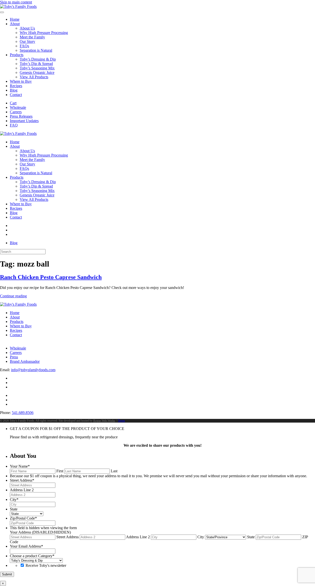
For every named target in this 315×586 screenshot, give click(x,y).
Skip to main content (16, 2)
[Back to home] (18, 6)
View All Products (34, 77)
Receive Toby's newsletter (46, 565)
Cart (13, 103)
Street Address (67, 537)
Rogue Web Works (104, 420)
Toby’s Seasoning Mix (37, 68)
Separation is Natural (36, 50)
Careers (16, 112)
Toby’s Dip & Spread (36, 64)
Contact (16, 95)
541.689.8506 (22, 413)
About (15, 24)
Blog (13, 90)
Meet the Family (32, 37)
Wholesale (18, 107)
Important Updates (24, 121)
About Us (27, 28)
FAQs (24, 46)
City (200, 537)
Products (16, 55)
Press (14, 357)
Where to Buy (21, 81)
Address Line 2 (138, 537)
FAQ (14, 125)
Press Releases (21, 116)
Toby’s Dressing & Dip (38, 59)
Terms (121, 420)
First (59, 471)
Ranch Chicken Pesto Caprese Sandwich (51, 277)
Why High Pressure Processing (44, 33)
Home (14, 19)
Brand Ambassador (25, 361)
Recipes (16, 86)
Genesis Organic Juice (37, 72)
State (251, 537)
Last (114, 471)
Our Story (27, 41)
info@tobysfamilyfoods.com (33, 370)
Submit (7, 574)
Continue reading (13, 296)
